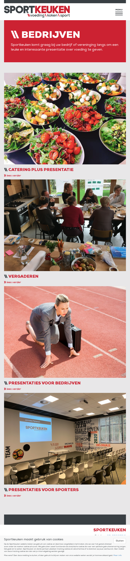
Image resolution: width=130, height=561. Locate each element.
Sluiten (120, 541)
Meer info (117, 555)
